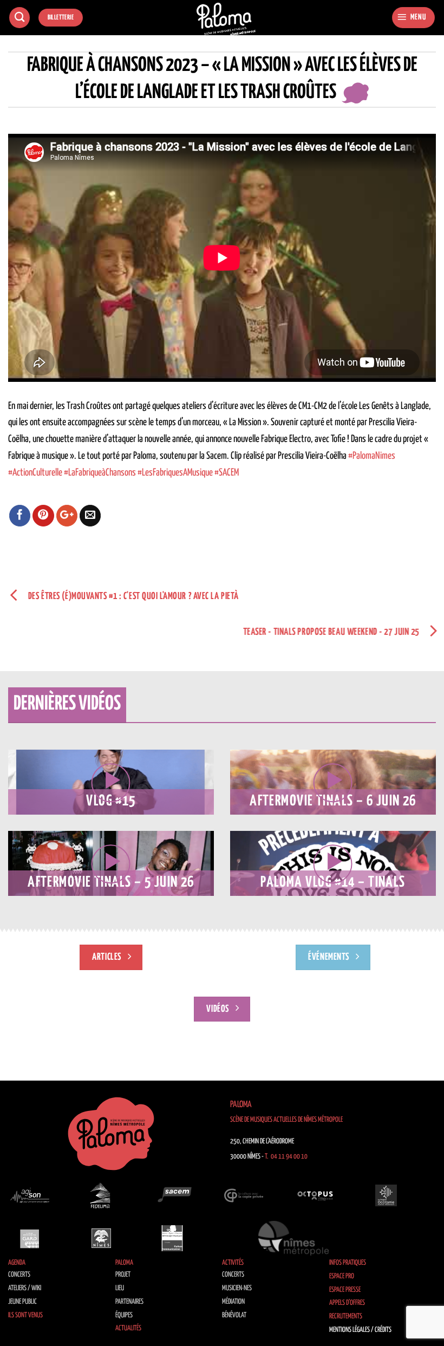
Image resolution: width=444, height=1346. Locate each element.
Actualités (128, 1328)
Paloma (124, 1262)
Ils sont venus (25, 1315)
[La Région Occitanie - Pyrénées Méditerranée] (386, 1195)
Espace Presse (345, 1289)
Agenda (16, 1262)
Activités (233, 1262)
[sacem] (172, 1195)
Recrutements (345, 1316)
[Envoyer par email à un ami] (90, 515)
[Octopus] (315, 1195)
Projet (122, 1274)
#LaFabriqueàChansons (100, 473)
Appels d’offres (347, 1302)
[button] (413, 17)
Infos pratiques (347, 1262)
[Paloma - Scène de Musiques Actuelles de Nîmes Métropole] (226, 19)
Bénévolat (234, 1315)
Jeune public (22, 1301)
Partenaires (129, 1301)
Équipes (124, 1315)
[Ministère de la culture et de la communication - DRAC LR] (172, 1238)
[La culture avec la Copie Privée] (243, 1195)
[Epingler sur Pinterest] (43, 515)
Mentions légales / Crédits (360, 1330)
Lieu (119, 1288)
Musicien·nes (237, 1288)
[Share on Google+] (67, 515)
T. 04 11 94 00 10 (286, 1156)
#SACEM (226, 473)
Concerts (19, 1274)
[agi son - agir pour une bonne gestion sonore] (29, 1195)
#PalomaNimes (371, 456)
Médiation (233, 1301)
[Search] (19, 17)
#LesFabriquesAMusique (175, 473)
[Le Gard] (29, 1238)
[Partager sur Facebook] (20, 515)
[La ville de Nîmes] (101, 1238)
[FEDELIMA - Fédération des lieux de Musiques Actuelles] (101, 1195)
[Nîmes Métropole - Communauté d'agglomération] (293, 1238)
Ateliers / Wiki (24, 1288)
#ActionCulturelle (35, 473)
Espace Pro (341, 1276)
